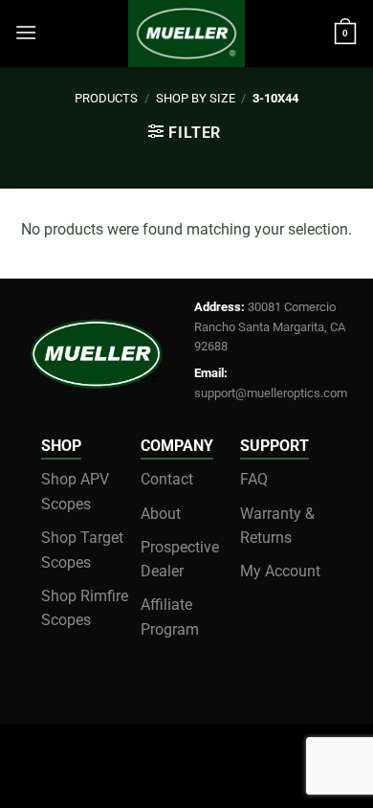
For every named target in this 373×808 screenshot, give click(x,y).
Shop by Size (195, 98)
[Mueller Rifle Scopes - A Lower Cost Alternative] (186, 33)
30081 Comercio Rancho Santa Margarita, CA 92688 (269, 326)
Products (106, 98)
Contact (167, 479)
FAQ (254, 479)
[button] (25, 32)
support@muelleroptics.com (270, 393)
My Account (280, 571)
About (161, 514)
